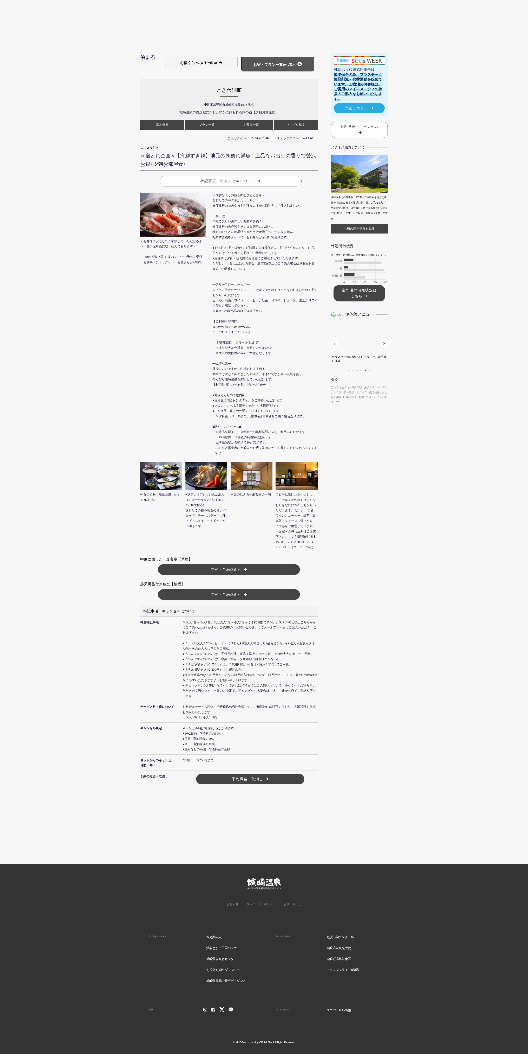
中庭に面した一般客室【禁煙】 (166, 559)
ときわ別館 (229, 90)
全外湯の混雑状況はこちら (359, 293)
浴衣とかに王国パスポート (224, 948)
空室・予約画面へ (226, 569)
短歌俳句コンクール (340, 937)
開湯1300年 (342, 397)
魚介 (367, 387)
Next (384, 343)
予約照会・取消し (247, 779)
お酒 (361, 397)
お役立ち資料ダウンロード (224, 970)
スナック (361, 392)
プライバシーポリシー (261, 904)
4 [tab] (361, 370)
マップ (295, 124)
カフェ (378, 397)
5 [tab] (365, 370)
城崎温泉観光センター (221, 959)
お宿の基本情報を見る (359, 228)
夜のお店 (374, 392)
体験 (359, 387)
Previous (334, 343)
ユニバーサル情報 (338, 1010)
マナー (376, 387)
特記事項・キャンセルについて (227, 181)
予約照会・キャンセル (359, 127)
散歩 (351, 392)
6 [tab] (370, 370)
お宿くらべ (198, 63)
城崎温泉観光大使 (338, 948)
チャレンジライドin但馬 (342, 970)
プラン (206, 124)
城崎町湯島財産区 (338, 959)
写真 (353, 397)
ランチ (342, 392)
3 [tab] (357, 370)
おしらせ (232, 904)
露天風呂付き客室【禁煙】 (162, 584)
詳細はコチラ (356, 108)
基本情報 (162, 124)
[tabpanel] (359, 343)
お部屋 (251, 124)
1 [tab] (349, 370)
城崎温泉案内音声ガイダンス (226, 981)
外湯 (368, 397)
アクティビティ (340, 387)
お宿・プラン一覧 (274, 65)
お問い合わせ (292, 904)
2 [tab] (353, 370)
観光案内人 (214, 937)
